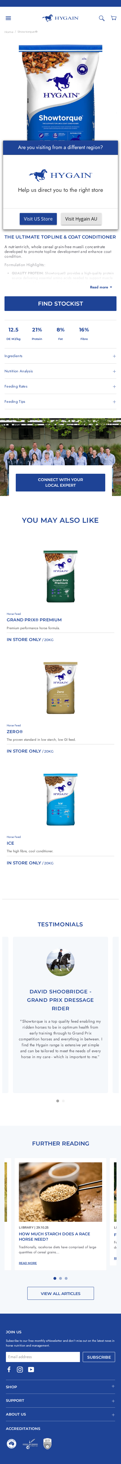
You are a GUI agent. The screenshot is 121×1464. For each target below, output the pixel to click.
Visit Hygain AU (81, 219)
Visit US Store (38, 219)
